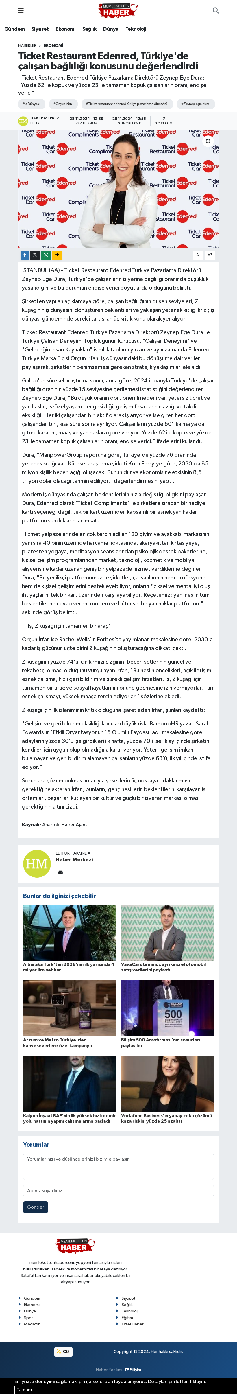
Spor (28, 1318)
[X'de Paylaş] (35, 255)
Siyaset (40, 29)
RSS (66, 1351)
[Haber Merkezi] (37, 863)
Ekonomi (65, 29)
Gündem (14, 29)
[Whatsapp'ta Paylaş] (46, 255)
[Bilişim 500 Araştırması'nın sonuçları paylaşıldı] (167, 1008)
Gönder (35, 1207)
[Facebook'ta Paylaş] (25, 255)
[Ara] (216, 11)
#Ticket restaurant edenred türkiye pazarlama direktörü (126, 104)
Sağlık (89, 29)
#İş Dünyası (31, 104)
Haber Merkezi (74, 859)
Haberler (27, 46)
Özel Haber (133, 1324)
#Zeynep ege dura (195, 104)
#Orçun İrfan (62, 104)
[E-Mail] (60, 872)
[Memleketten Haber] (118, 11)
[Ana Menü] (21, 10)
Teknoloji (136, 29)
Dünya (110, 29)
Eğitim (127, 1318)
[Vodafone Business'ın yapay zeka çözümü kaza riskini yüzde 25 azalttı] (167, 1083)
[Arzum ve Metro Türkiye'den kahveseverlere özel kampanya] (69, 1008)
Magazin (32, 1324)
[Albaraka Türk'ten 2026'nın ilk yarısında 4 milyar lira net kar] (69, 932)
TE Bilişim (132, 1370)
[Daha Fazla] (57, 255)
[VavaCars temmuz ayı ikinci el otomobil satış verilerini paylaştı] (167, 932)
